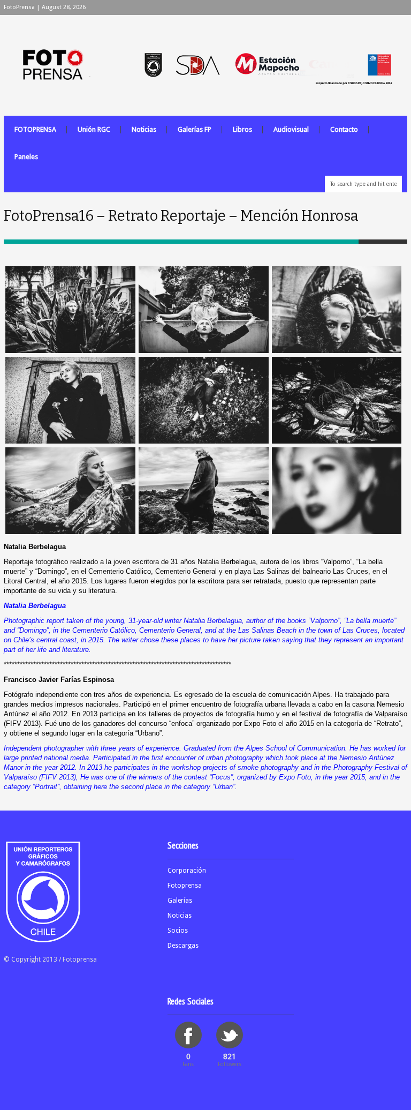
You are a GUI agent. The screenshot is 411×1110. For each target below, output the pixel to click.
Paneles (26, 157)
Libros (242, 129)
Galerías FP (194, 129)
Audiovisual (291, 129)
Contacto (344, 129)
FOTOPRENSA (35, 129)
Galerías (180, 900)
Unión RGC (94, 129)
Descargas (183, 945)
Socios (178, 930)
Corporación (187, 870)
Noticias (144, 129)
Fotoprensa (185, 885)
